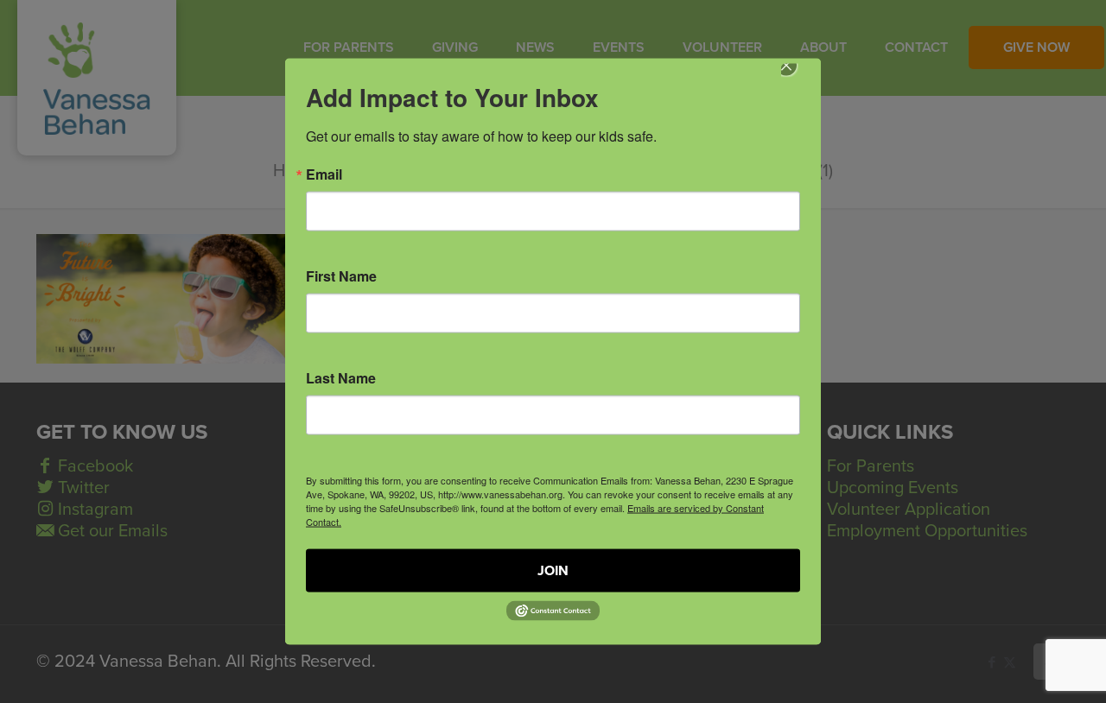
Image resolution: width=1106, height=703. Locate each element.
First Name (341, 276)
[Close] (798, 78)
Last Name (341, 378)
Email (324, 174)
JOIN (553, 571)
